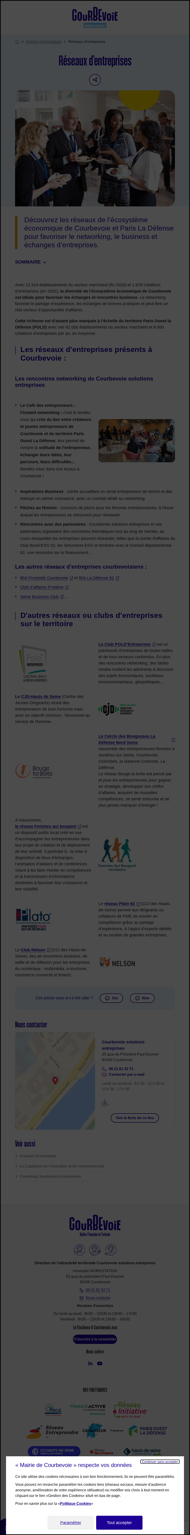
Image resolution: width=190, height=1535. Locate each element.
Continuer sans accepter (160, 1461)
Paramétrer (70, 1522)
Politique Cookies (75, 1504)
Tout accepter (119, 1522)
